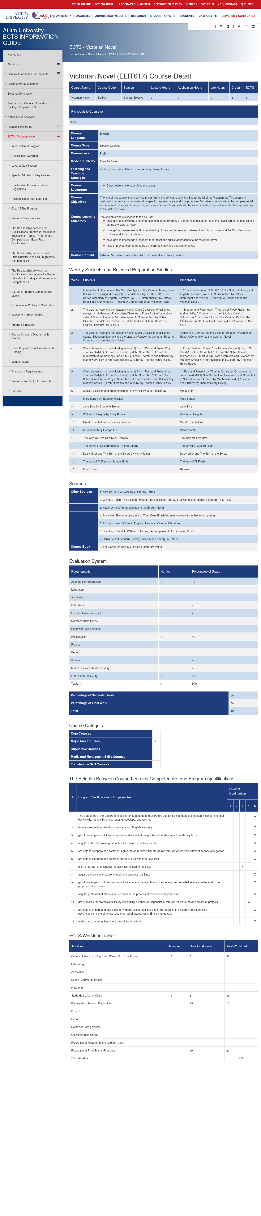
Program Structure (22, 325)
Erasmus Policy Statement (23, 84)
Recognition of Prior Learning (29, 198)
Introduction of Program (25, 146)
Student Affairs (162, 16)
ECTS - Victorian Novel (21, 136)
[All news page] (246, 26)
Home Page (77, 54)
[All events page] (253, 26)
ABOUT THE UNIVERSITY (55, 16)
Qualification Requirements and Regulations (30, 187)
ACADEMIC (83, 16)
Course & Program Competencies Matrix (31, 293)
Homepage (14, 54)
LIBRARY (191, 4)
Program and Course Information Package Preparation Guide (28, 105)
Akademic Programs (20, 126)
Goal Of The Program (24, 208)
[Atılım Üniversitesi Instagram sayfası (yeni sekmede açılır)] (205, 26)
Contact (231, 4)
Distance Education (168, 4)
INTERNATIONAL (105, 4)
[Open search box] (221, 26)
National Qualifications (21, 117)
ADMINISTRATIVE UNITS (110, 16)
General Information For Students (28, 74)
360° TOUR (207, 4)
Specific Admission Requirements (31, 175)
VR (219, 4)
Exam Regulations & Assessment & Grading (32, 350)
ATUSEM (144, 4)
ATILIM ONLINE (81, 4)
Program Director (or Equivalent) (31, 381)
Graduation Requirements (27, 371)
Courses (16, 391)
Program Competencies (25, 218)
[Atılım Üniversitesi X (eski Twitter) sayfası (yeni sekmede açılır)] (196, 26)
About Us (13, 64)
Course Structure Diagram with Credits (30, 336)
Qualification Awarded (24, 156)
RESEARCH (138, 16)
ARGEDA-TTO (127, 4)
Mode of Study (20, 361)
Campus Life (208, 16)
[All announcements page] (239, 26)
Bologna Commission (20, 93)
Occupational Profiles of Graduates (32, 305)
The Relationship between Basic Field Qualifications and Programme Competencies (33, 257)
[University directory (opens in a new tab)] (227, 26)
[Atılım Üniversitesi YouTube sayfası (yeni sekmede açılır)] (210, 26)
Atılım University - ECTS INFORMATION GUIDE (116, 54)
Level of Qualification (24, 165)
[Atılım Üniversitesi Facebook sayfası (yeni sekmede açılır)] (191, 26)
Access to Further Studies (27, 315)
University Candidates (238, 16)
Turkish (249, 4)
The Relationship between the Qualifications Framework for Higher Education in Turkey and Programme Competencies (33, 276)
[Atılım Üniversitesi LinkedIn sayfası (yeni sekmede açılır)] (200, 26)
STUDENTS (187, 16)
